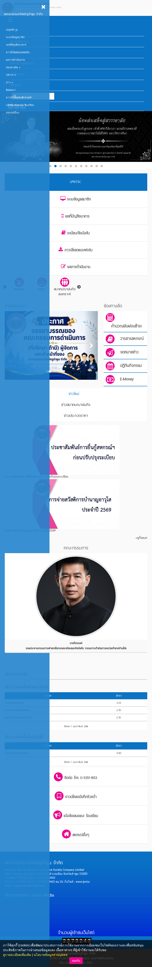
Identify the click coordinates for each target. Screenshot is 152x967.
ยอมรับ (76, 960)
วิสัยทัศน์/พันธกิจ (21, 52)
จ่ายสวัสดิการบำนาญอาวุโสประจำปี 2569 (30, 530)
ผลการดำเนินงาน (15, 60)
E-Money (127, 379)
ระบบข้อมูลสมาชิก (79, 199)
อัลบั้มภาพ (16, 74)
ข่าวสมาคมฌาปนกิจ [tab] (75, 404)
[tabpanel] (64, 287)
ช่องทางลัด (12, 67)
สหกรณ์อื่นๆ (12, 113)
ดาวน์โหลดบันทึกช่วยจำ (19, 97)
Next (79, 287)
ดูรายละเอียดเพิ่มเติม (17, 954)
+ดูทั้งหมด (141, 537)
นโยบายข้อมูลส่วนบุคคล (50, 954)
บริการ (10, 75)
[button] (91, 345)
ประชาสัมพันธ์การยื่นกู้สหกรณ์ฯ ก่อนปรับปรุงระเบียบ (36, 476)
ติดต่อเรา (11, 90)
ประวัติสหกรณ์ (19, 41)
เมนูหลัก (10, 30)
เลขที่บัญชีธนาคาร (16, 45)
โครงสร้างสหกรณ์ (21, 63)
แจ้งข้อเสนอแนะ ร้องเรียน (20, 105)
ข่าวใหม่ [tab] (74, 393)
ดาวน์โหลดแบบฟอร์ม (17, 52)
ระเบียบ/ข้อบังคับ (78, 233)
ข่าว (8, 82)
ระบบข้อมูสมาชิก (15, 37)
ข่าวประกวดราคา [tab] (76, 415)
